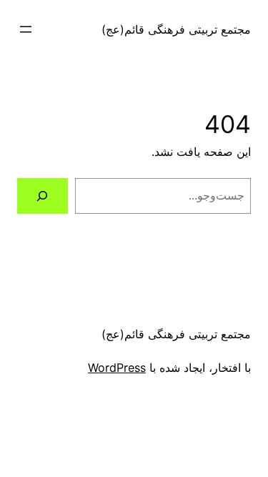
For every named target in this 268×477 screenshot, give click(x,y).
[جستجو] (42, 196)
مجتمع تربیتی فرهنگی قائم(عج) (176, 29)
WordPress (117, 367)
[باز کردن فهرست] (25, 29)
